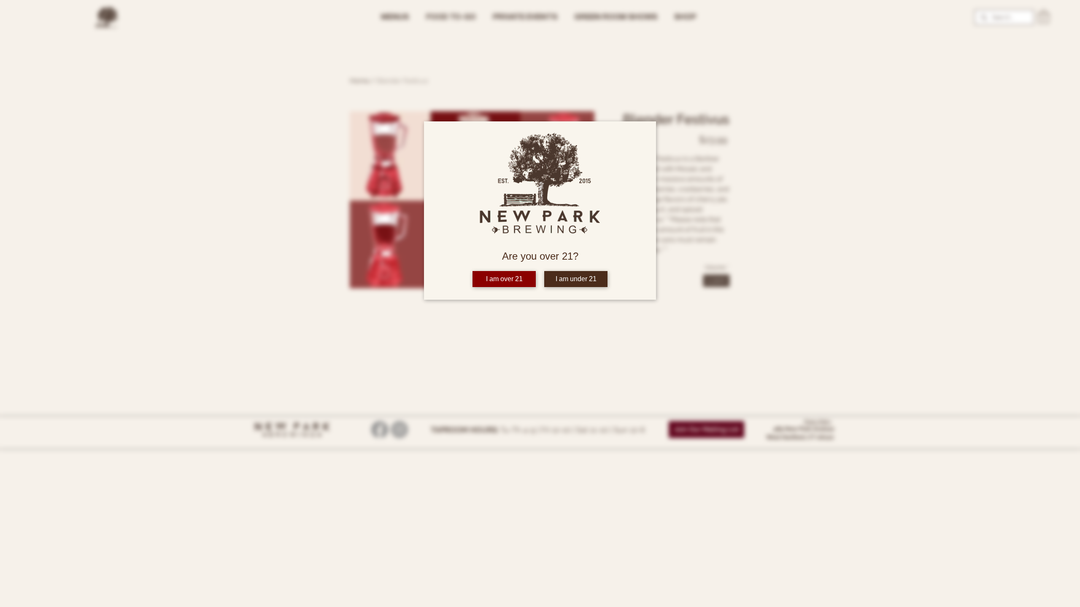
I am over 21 (504, 278)
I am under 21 (576, 278)
